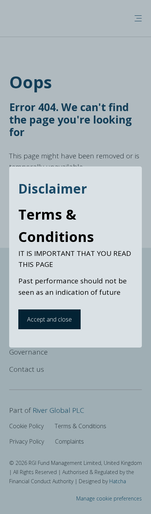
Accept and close (49, 319)
